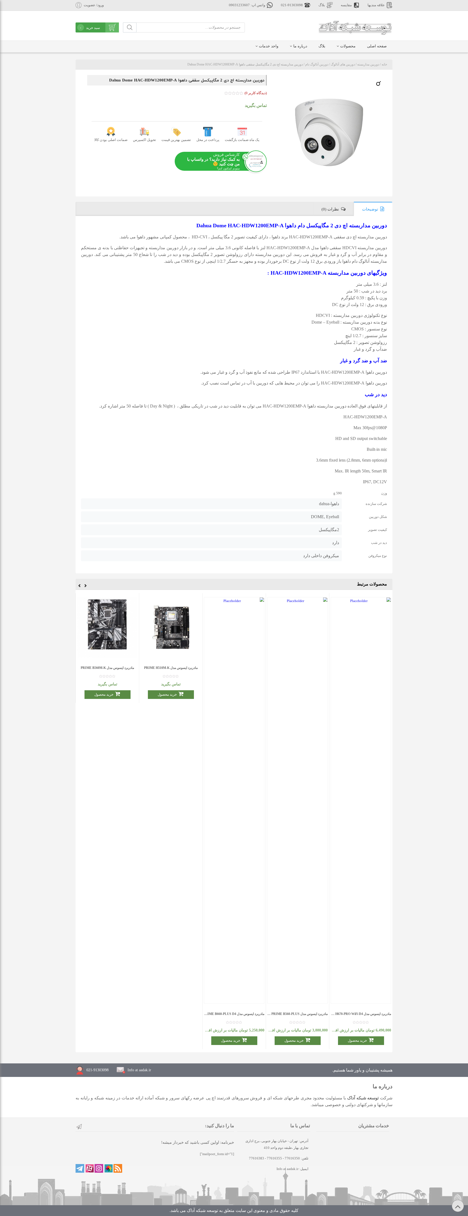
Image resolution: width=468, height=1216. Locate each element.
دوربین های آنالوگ (343, 64)
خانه (384, 64)
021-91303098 (292, 5)
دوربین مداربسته (368, 64)
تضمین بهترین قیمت (176, 140)
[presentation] (85, 586)
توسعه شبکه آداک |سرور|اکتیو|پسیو (355, 27)
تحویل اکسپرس (144, 140)
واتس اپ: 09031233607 (247, 5)
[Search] (129, 27)
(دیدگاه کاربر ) (256, 93)
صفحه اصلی (377, 46)
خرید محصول (357, 1040)
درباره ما (300, 46)
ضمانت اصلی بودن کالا (111, 140)
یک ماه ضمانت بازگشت (242, 140)
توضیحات (370, 209)
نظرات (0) (330, 209)
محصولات (348, 46)
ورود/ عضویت (94, 5)
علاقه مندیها (376, 5)
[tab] (373, 209)
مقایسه (346, 5)
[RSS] (117, 1168)
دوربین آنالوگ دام (316, 64)
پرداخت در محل (207, 140)
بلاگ (321, 5)
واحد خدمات (268, 46)
